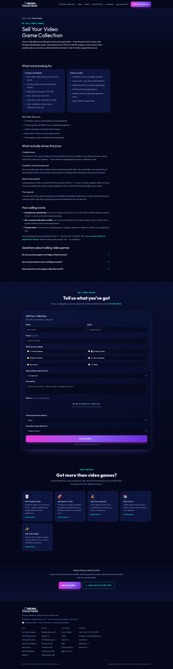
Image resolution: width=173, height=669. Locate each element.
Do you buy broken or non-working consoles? (42, 262)
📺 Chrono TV (122, 4)
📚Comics (34, 365)
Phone (32, 336)
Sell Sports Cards (28, 640)
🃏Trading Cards (98, 351)
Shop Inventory (68, 647)
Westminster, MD (48, 655)
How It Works (97, 4)
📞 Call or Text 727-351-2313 (98, 585)
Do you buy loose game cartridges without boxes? (44, 254)
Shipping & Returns (115, 664)
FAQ (63, 643)
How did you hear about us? (37, 426)
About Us (65, 640)
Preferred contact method (36, 415)
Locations (110, 4)
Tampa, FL (45, 636)
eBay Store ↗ (84, 643)
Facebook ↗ (83, 647)
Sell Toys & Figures (29, 643)
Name (28, 325)
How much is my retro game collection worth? (42, 269)
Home (24, 18)
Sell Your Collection (67, 4)
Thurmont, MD (47, 643)
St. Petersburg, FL (48, 640)
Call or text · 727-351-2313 (89, 632)
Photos (37, 398)
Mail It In (25, 655)
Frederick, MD (47, 647)
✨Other (94, 365)
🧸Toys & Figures (98, 358)
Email (89, 325)
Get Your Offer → (70, 585)
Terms (124, 664)
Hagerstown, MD (48, 651)
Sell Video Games (29, 632)
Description (30, 381)
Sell (29, 18)
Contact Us (83, 640)
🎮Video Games (36, 351)
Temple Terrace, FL (49, 632)
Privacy (130, 664)
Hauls (87, 4)
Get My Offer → (86, 439)
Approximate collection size (37, 371)
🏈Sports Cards (36, 358)
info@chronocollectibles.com (90, 636)
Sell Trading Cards (29, 636)
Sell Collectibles (28, 651)
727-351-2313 (114, 303)
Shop (80, 4)
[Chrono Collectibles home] (29, 4)
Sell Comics (26, 647)
